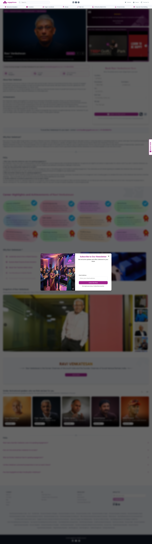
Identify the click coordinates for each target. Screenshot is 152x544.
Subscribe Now (93, 283)
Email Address (82, 275)
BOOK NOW (150, 146)
